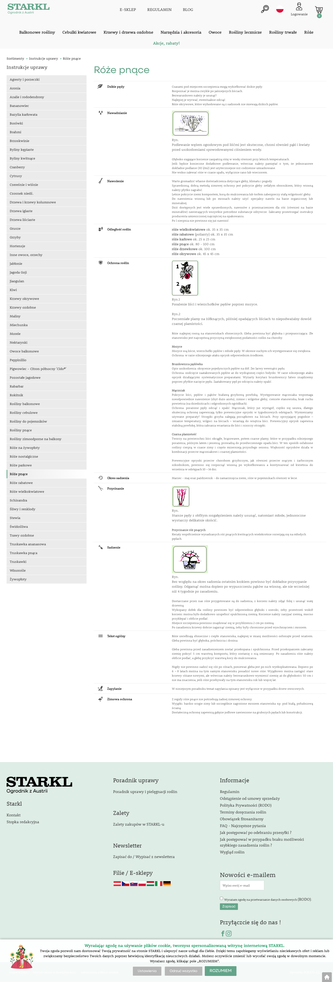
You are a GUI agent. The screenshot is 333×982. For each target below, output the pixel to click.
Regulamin (229, 791)
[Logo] (28, 10)
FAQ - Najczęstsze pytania (243, 825)
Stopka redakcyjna (23, 821)
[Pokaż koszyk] (319, 10)
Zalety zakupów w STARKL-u (138, 824)
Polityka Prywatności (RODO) (246, 805)
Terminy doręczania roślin (243, 811)
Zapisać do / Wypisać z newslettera (144, 856)
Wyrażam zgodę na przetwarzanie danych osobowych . (268, 899)
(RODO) (304, 899)
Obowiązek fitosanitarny (242, 818)
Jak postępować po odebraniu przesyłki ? (255, 832)
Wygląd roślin (232, 851)
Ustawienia (147, 971)
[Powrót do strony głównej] (327, 977)
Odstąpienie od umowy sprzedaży (250, 798)
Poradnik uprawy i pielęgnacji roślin (145, 791)
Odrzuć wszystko (183, 971)
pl (280, 9)
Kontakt (13, 814)
